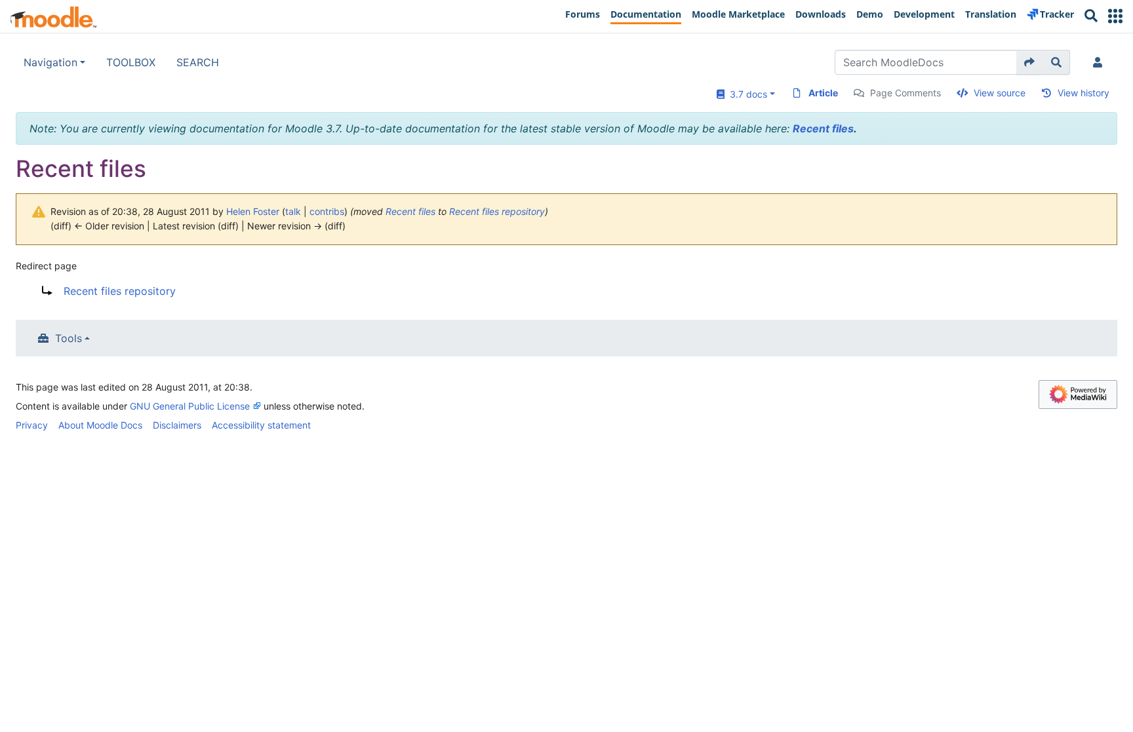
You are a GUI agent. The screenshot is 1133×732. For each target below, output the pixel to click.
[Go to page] (1029, 62)
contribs (326, 211)
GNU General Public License (190, 406)
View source (999, 92)
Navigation (50, 62)
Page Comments (905, 92)
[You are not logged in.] (1100, 62)
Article (823, 92)
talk (293, 211)
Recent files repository (497, 211)
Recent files (823, 128)
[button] (1115, 16)
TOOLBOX (130, 62)
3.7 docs (746, 94)
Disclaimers (177, 425)
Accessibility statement (261, 425)
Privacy (32, 425)
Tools (68, 338)
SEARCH (197, 62)
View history (1083, 92)
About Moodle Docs (100, 425)
